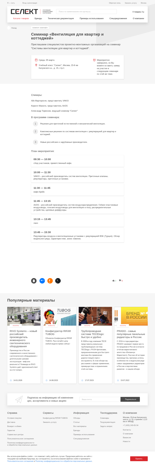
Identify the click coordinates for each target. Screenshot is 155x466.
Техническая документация (61, 18)
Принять (138, 459)
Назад (14, 28)
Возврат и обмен (14, 426)
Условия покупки (14, 418)
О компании (138, 18)
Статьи (76, 422)
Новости (126, 441)
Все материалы (79, 426)
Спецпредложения (118, 18)
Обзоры (76, 418)
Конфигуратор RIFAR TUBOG (55, 418)
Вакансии (127, 437)
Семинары (104, 418)
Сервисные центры (15, 434)
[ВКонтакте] (42, 281)
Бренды (38, 18)
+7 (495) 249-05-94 (130, 425)
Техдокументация (107, 422)
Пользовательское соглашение (20, 461)
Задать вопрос (106, 426)
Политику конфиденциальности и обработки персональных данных (63, 461)
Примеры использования (92, 18)
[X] (58, 281)
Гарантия (11, 430)
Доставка (11, 422)
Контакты (127, 430)
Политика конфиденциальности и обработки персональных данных (22, 444)
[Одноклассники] (50, 281)
